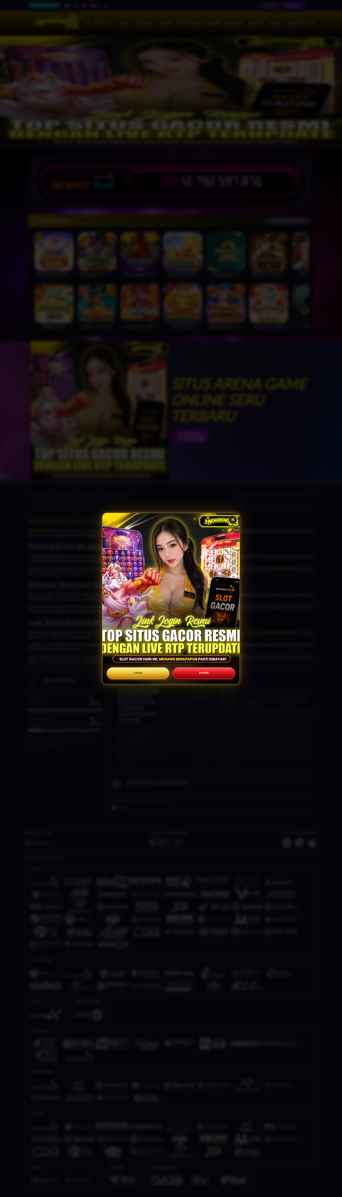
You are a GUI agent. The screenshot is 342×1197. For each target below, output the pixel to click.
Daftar (204, 673)
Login (138, 673)
